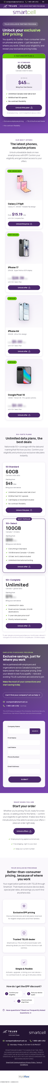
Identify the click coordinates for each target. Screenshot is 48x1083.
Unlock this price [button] (22, 224)
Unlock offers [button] (22, 831)
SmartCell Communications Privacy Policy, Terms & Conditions (24, 1063)
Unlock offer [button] (22, 288)
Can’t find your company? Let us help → (22, 695)
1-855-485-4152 (12, 706)
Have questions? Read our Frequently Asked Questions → (25, 1011)
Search (35, 731)
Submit (24, 779)
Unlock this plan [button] (22, 107)
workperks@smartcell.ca (16, 702)
